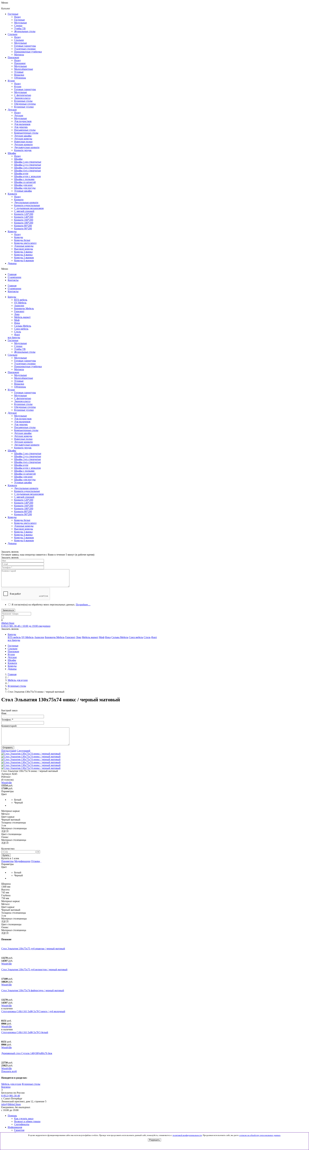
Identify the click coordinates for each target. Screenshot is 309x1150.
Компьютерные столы (26, 430)
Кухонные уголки (24, 410)
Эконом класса (22, 401)
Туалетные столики (25, 363)
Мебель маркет (22, 317)
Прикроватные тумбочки (28, 366)
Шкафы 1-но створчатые (27, 161)
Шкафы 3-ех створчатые (27, 167)
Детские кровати (23, 441)
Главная (12, 674)
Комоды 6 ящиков (24, 260)
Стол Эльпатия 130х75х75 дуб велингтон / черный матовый (34, 969)
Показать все (9, 1071)
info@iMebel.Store (11, 1104)
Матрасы (19, 369)
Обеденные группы (25, 407)
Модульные (20, 343)
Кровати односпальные (27, 491)
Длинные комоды (23, 246)
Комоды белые (22, 240)
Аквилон (19, 305)
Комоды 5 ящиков (24, 257)
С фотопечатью (22, 398)
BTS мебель (20, 299)
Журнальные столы (24, 352)
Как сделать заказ (23, 1118)
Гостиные (19, 19)
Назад (17, 16)
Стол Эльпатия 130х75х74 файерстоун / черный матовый (32, 990)
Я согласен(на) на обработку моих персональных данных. (51, 604)
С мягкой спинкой (24, 497)
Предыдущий (8, 750)
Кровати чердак (23, 447)
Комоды (18, 237)
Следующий (23, 750)
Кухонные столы (23, 404)
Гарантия (19, 1130)
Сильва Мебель (22, 325)
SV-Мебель (20, 302)
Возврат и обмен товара (27, 1121)
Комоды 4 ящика (23, 254)
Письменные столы (25, 427)
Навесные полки (23, 439)
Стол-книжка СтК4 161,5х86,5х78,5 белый (24, 1032)
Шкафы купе (21, 173)
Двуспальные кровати (26, 488)
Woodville (6, 963)
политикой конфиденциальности (187, 1135)
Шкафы (18, 159)
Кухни (17, 86)
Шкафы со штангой (25, 182)
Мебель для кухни (11, 1084)
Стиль (17, 331)
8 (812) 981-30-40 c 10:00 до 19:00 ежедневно (25, 626)
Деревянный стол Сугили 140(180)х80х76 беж (26, 1053)
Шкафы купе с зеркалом (27, 176)
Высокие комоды (23, 248)
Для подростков (23, 418)
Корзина (5, 1087)
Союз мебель (21, 328)
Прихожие (20, 63)
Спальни (19, 40)
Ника (17, 323)
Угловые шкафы (23, 190)
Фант (17, 334)
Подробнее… (83, 604)
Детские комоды (23, 436)
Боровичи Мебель (24, 308)
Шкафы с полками (24, 179)
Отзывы (35, 861)
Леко (16, 314)
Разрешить (154, 1140)
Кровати (18, 199)
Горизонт (19, 311)
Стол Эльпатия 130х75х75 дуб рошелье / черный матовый (33, 948)
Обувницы (20, 386)
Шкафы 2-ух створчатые (27, 164)
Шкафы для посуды (25, 188)
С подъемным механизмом (29, 494)
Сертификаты (21, 1124)
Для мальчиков (22, 421)
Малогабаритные (23, 378)
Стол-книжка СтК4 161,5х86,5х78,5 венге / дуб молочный (33, 1011)
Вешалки (19, 383)
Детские (18, 115)
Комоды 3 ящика (23, 251)
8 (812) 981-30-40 (10, 1095)
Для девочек (21, 424)
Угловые (18, 381)
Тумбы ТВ (20, 349)
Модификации (22, 861)
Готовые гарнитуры (25, 360)
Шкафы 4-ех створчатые (27, 170)
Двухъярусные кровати (26, 444)
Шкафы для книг (23, 185)
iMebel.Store (7, 623)
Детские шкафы (23, 433)
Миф (16, 320)
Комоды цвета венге (25, 243)
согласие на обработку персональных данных (260, 1135)
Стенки (18, 346)
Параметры (7, 861)
